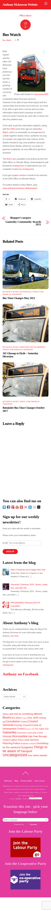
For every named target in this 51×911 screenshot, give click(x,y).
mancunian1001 (41, 94)
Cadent (24, 718)
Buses (15, 292)
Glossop (7, 736)
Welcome (8, 781)
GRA (12, 129)
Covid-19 (36, 725)
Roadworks (25, 744)
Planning (8, 743)
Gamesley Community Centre (30, 733)
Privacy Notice (26, 781)
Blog (16, 781)
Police (16, 743)
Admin (6, 714)
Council (24, 721)
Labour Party (16, 740)
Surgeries (27, 747)
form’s (9, 159)
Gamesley (10, 732)
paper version (19, 175)
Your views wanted (37, 755)
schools (32, 743)
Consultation (12, 721)
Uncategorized (15, 755)
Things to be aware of (12, 350)
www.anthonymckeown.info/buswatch (20, 188)
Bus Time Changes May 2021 (19, 298)
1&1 (11, 792)
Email (5, 543)
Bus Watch (12, 34)
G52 (47, 729)
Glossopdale (25, 292)
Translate (33, 824)
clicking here (18, 166)
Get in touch (40, 781)
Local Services (31, 740)
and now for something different (25, 714)
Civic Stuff (32, 717)
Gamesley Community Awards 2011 (23, 223)
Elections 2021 (30, 729)
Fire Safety (39, 729)
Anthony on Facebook (21, 674)
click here (14, 636)
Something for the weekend (32, 347)
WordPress (18, 799)
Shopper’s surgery (20, 217)
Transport (17, 294)
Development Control (14, 728)
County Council (22, 725)
